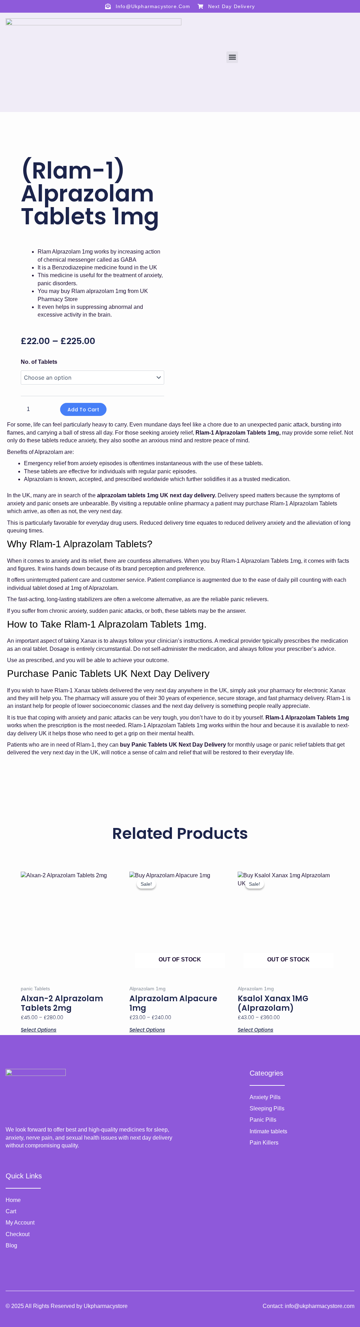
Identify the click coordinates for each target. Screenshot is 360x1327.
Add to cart (83, 409)
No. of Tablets (39, 362)
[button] (232, 57)
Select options (38, 1029)
